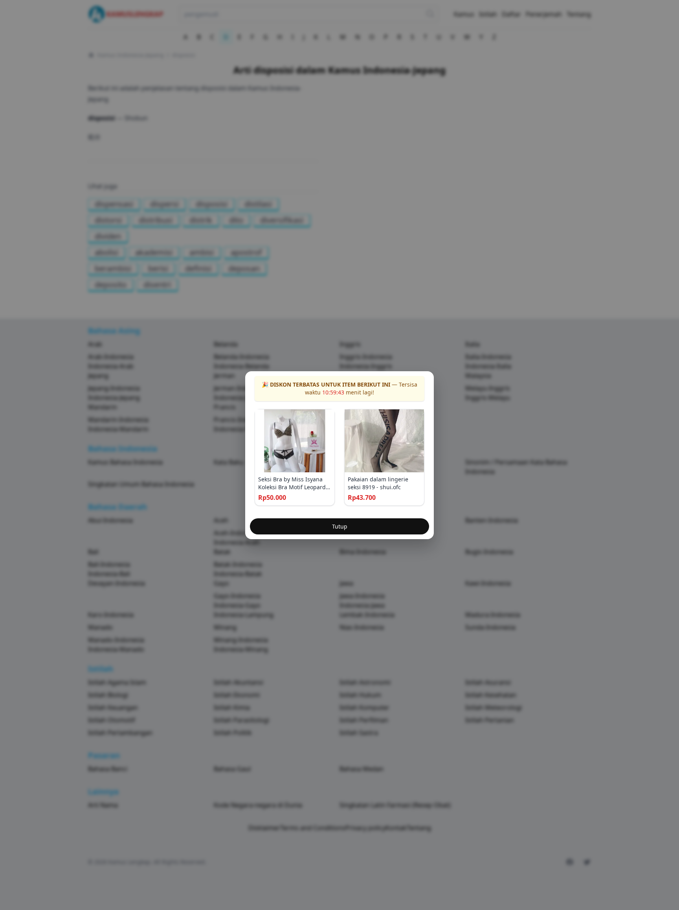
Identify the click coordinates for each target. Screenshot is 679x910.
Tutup (339, 526)
